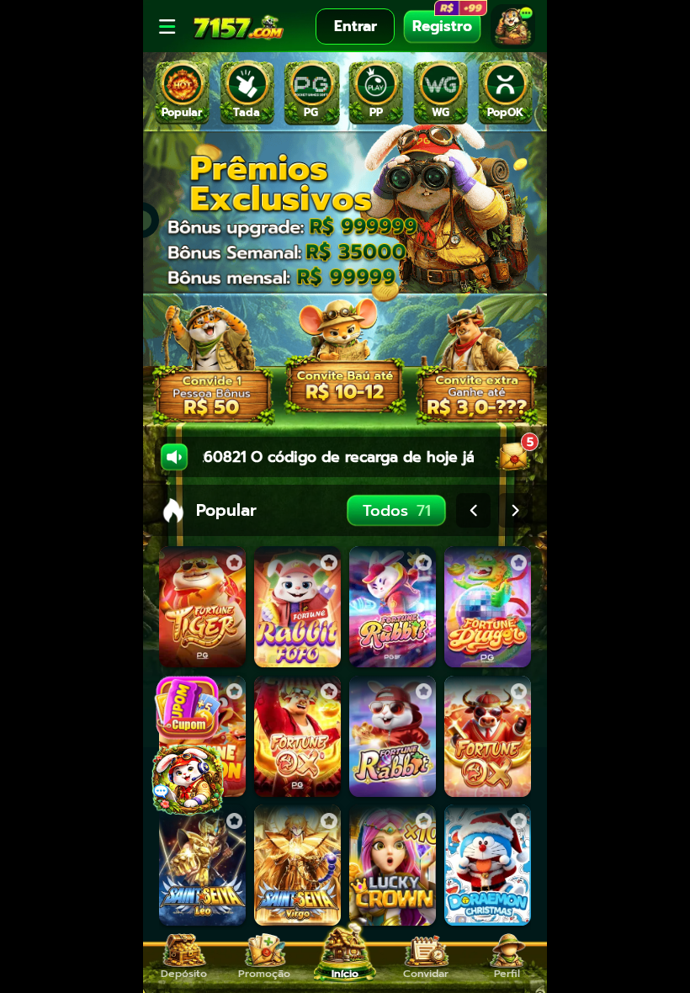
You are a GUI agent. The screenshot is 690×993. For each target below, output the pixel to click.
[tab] (182, 92)
